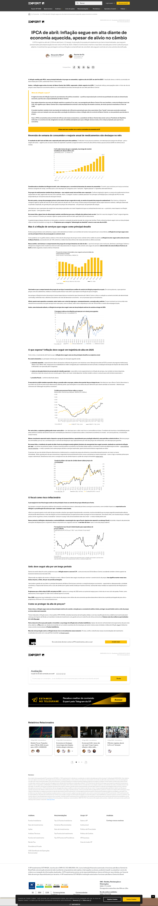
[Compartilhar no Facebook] (74, 67)
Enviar (119, 678)
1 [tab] (76, 762)
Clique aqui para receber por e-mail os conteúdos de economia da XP (79, 129)
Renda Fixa (32, 842)
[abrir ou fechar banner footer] (153, 896)
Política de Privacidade (88, 829)
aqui (38, 619)
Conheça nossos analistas (115, 821)
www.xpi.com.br (50, 799)
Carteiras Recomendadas (62, 825)
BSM (39, 892)
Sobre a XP (84, 821)
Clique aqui (116, 642)
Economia (36, 14)
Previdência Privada (35, 846)
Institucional (84, 825)
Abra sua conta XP (123, 3)
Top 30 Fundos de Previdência (64, 838)
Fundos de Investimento (36, 838)
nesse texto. (99, 456)
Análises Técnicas (34, 833)
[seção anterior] (72, 762)
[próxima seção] (86, 762)
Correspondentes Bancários (80, 893)
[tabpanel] (40, 740)
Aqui (118, 625)
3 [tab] (82, 762)
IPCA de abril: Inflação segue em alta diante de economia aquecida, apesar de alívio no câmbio (70, 14)
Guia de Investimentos (35, 825)
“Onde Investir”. (64, 633)
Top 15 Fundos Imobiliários (63, 821)
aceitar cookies (131, 899)
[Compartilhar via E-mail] (93, 67)
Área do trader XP (86, 842)
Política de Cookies (86, 833)
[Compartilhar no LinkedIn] (88, 67)
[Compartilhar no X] (79, 67)
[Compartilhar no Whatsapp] (83, 67)
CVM (47, 892)
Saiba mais (86, 900)
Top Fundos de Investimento (63, 833)
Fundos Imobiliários (34, 821)
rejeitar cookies (112, 899)
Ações (30, 829)
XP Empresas (84, 838)
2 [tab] (79, 762)
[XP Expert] (36, 3)
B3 (33, 892)
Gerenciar (76, 900)
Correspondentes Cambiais (58, 893)
